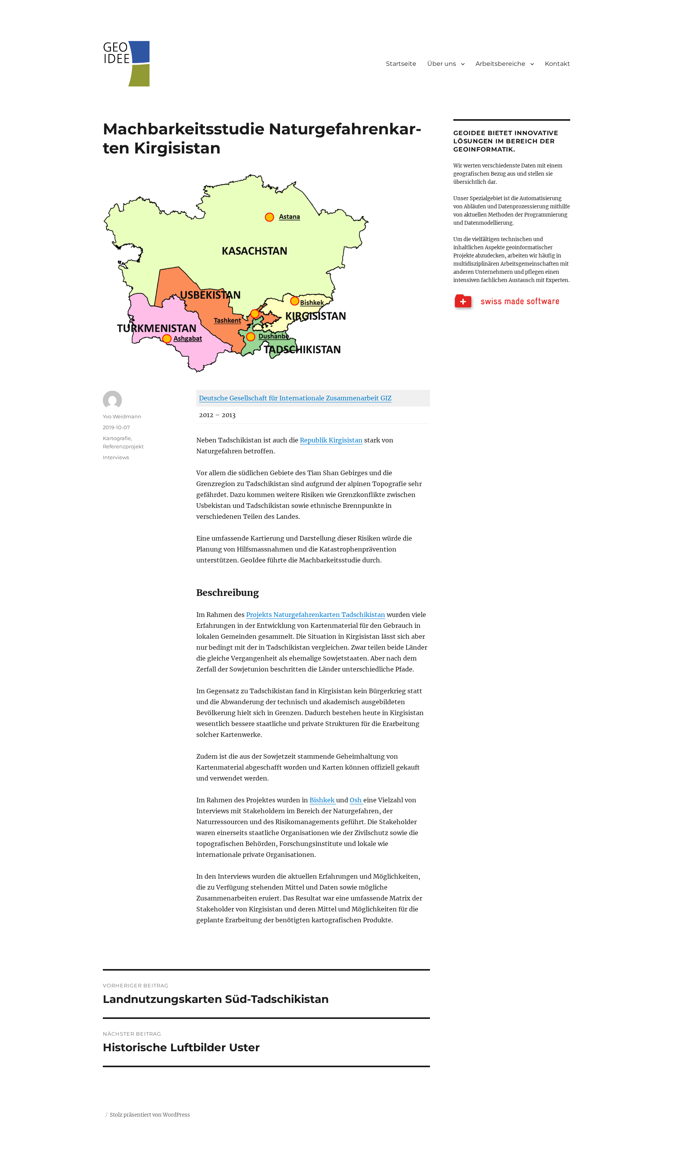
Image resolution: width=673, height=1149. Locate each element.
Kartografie (117, 438)
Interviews (116, 457)
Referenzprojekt (123, 446)
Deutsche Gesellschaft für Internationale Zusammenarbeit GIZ (295, 398)
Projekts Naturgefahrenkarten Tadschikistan (315, 615)
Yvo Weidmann (122, 416)
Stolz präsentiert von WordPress (150, 1115)
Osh (356, 800)
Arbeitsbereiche (500, 63)
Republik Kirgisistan (331, 440)
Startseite (401, 63)
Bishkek (323, 800)
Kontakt (557, 63)
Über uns (441, 63)
